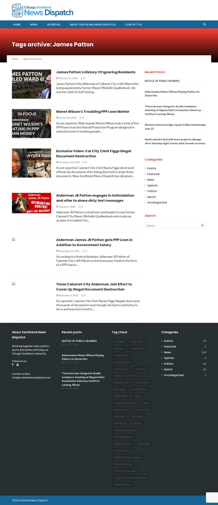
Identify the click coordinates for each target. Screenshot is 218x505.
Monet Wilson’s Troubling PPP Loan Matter (92, 111)
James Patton (121, 409)
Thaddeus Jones (123, 464)
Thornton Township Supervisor (130, 477)
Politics (22, 96)
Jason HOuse (143, 409)
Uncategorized (157, 202)
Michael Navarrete (124, 436)
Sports (151, 197)
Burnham (119, 348)
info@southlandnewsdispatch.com (31, 377)
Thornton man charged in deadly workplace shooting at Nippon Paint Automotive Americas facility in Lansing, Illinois (173, 110)
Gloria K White (140, 389)
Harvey (138, 396)
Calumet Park (121, 355)
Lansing (137, 423)
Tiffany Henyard (122, 484)
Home (17, 24)
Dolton (133, 375)
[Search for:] (175, 225)
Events (151, 168)
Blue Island (137, 341)
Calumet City (137, 348)
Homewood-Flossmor (125, 402)
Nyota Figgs (144, 443)
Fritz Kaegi (119, 389)
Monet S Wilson (122, 443)
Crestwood (141, 368)
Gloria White (121, 396)
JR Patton (119, 416)
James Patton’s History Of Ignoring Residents (95, 72)
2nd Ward (119, 341)
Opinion (152, 185)
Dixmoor (118, 375)
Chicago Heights (123, 362)
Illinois (147, 402)
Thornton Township (125, 470)
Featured (153, 174)
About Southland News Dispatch (92, 24)
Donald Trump (121, 382)
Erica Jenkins (143, 382)
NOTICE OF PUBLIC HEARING (162, 80)
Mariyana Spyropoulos (125, 430)
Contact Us (133, 24)
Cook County (121, 368)
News (33, 24)
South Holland (121, 450)
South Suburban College (127, 457)
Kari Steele (137, 416)
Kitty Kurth (120, 423)
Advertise (53, 24)
